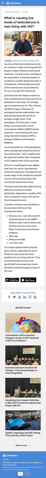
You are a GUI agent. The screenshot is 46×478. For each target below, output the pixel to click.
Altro (27, 474)
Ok (20, 474)
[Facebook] (9, 297)
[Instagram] (29, 297)
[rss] (35, 297)
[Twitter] (14, 297)
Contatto (5, 459)
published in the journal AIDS (25, 60)
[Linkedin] (24, 297)
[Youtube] (19, 297)
